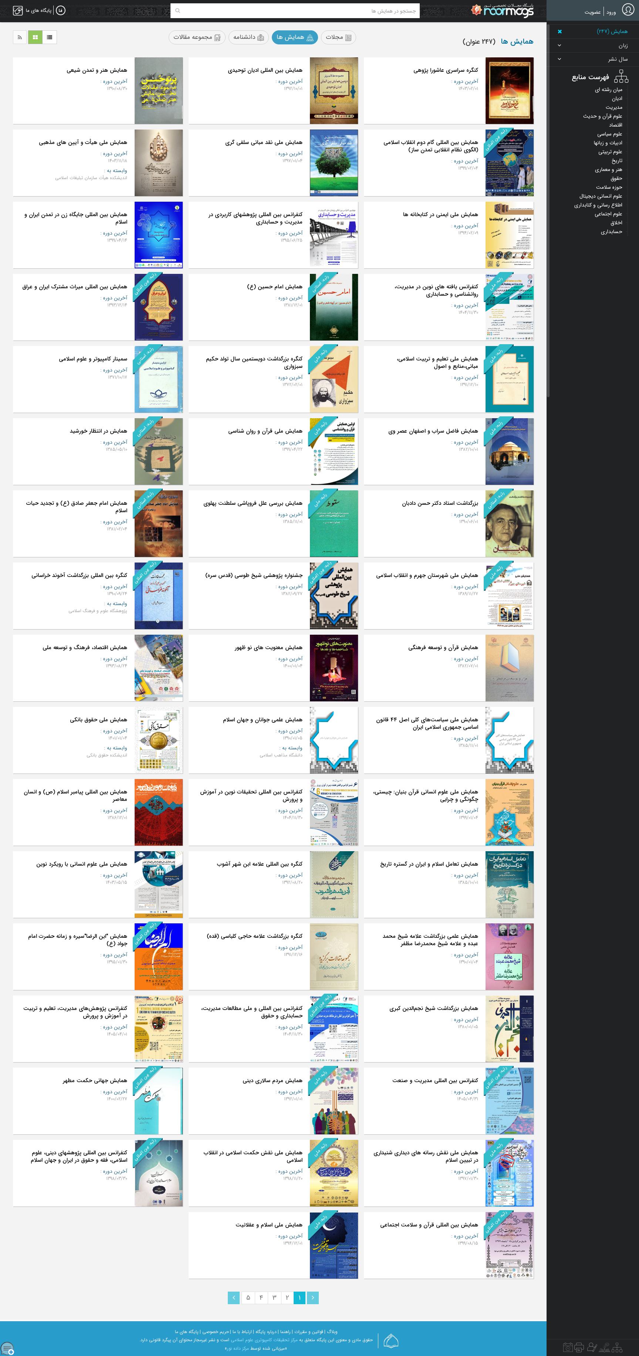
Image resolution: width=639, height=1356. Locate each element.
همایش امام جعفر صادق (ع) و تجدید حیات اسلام (76, 507)
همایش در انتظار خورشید (98, 431)
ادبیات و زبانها (608, 143)
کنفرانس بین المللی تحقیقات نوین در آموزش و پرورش (251, 796)
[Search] (177, 10)
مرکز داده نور (238, 1348)
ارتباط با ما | (241, 1331)
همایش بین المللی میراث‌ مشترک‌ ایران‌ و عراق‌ (74, 286)
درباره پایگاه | (265, 1331)
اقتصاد (615, 125)
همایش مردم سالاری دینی (272, 1080)
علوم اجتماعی (608, 214)
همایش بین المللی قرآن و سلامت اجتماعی (429, 1225)
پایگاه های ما (187, 1331)
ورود (611, 12)
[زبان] (60, 11)
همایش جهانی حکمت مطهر (95, 1080)
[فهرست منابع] (617, 1349)
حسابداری (611, 232)
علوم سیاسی (609, 134)
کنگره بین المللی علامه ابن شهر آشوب (259, 864)
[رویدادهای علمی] (568, 1349)
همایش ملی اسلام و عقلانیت (269, 1225)
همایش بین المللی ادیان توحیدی (265, 70)
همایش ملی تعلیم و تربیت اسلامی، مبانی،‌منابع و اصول (437, 363)
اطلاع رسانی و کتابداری (598, 205)
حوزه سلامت (609, 187)
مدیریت (614, 107)
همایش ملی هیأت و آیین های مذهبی (83, 142)
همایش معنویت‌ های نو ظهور (268, 647)
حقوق (616, 178)
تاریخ (617, 161)
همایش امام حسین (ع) (274, 286)
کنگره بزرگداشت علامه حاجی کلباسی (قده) (254, 936)
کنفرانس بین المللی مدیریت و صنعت (435, 1080)
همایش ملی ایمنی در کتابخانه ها (440, 214)
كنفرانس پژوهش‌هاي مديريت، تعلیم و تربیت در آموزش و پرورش (75, 1012)
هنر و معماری (608, 169)
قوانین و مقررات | (307, 1331)
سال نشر (618, 59)
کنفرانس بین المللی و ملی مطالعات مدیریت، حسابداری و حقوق (251, 1012)
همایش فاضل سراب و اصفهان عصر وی (433, 431)
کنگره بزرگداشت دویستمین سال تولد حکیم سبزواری (254, 363)
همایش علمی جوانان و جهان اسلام (262, 719)
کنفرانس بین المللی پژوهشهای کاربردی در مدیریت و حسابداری (255, 218)
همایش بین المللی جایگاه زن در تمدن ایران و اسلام (75, 218)
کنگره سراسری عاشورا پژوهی (445, 70)
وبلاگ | (331, 1331)
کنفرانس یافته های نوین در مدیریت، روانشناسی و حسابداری (436, 290)
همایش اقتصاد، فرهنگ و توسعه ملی (85, 647)
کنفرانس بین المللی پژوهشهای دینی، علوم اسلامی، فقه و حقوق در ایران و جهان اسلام (79, 1156)
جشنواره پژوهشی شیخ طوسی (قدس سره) (253, 575)
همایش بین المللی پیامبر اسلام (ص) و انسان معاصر (75, 796)
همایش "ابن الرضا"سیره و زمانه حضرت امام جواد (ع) (77, 940)
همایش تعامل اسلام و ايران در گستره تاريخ (429, 864)
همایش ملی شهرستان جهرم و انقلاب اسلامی (427, 575)
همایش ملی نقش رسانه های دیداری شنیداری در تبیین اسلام (425, 1156)
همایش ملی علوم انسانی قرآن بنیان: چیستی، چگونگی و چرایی (425, 796)
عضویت (593, 12)
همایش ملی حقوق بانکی (98, 719)
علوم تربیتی (610, 152)
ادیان (617, 98)
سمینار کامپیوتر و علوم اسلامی (93, 359)
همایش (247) (612, 31)
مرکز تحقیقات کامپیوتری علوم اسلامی (264, 1339)
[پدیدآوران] (591, 1349)
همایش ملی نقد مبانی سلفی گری (263, 142)
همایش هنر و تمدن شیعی (97, 70)
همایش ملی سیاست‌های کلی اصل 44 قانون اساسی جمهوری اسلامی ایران (427, 723)
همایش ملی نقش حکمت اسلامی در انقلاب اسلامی (253, 1156)
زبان (623, 46)
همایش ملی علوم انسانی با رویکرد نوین (81, 864)
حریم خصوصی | (214, 1331)
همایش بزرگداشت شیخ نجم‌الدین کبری (433, 1008)
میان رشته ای (608, 89)
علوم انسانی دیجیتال (600, 196)
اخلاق (616, 223)
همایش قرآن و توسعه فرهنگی (443, 647)
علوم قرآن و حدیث (602, 116)
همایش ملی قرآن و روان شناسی (265, 431)
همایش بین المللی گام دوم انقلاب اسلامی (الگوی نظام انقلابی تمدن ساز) (430, 146)
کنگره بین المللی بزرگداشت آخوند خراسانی (79, 575)
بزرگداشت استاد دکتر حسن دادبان (440, 503)
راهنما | (284, 1331)
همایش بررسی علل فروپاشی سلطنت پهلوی (252, 503)
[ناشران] (579, 1349)
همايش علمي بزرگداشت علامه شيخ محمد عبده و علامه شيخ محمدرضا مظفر (430, 940)
